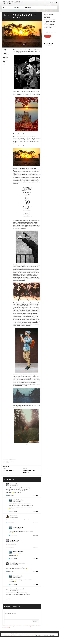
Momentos (5, 53)
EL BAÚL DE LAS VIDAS (13, 2)
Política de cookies (32, 634)
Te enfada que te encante (17, 563)
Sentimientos (5, 62)
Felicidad (5, 52)
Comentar (35, 621)
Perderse (5, 56)
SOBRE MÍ (16, 7)
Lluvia (8, 52)
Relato (4, 61)
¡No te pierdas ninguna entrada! (49, 16)
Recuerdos (5, 58)
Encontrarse (5, 50)
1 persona (12, 495)
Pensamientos (6, 54)
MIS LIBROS (28, 7)
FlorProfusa (13, 516)
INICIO (4, 7)
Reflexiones (5, 60)
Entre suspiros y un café (17, 589)
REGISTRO (48, 36)
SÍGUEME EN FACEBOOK (48, 44)
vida (4, 64)
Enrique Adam (14, 484)
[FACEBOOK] (56, 3)
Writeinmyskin (14, 540)
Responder (35, 495)
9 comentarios (6, 19)
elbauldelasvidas (18, 500)
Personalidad (5, 57)
